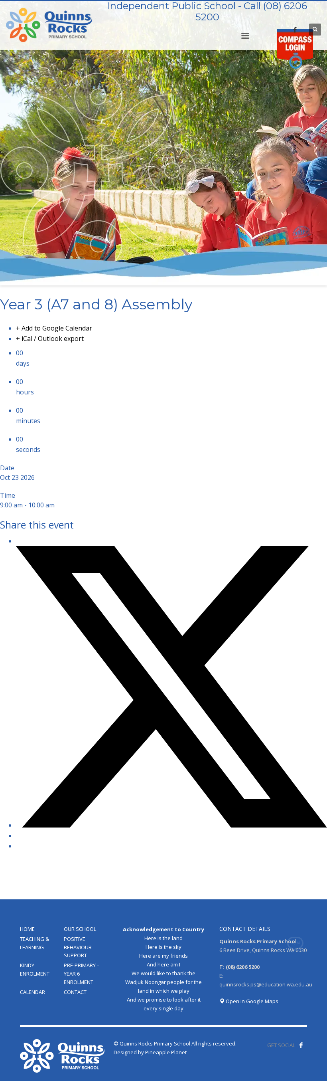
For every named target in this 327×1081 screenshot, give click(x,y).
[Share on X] (171, 825)
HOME (27, 929)
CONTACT (75, 992)
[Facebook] (295, 30)
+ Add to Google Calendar (54, 328)
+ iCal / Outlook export (50, 338)
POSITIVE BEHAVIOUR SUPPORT (78, 947)
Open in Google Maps (251, 1001)
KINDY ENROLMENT (34, 969)
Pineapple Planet (166, 1052)
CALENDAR (32, 992)
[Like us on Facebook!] (301, 1045)
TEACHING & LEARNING (34, 943)
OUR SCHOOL (80, 929)
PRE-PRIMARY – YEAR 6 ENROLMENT (82, 974)
